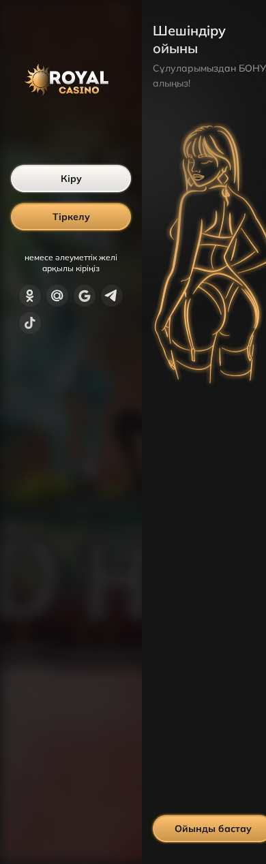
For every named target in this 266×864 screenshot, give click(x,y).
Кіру (71, 178)
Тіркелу (71, 217)
